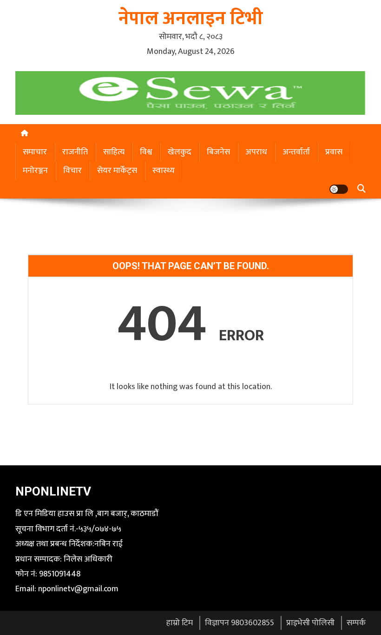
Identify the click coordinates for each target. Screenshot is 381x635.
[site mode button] (338, 189)
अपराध (256, 152)
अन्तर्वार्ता (296, 152)
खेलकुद (179, 152)
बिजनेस (218, 152)
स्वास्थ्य (163, 171)
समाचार (35, 152)
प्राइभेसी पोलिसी (310, 623)
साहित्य (114, 152)
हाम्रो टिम (179, 623)
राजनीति (75, 152)
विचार (72, 171)
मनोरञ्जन (35, 171)
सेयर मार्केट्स (117, 171)
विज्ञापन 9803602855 (239, 623)
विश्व (146, 152)
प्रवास (333, 152)
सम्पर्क (356, 623)
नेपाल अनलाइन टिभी (190, 18)
